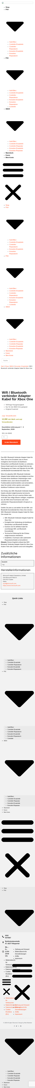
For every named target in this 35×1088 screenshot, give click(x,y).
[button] (13, 181)
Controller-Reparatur (16, 146)
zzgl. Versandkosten (9, 416)
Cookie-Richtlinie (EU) (9, 974)
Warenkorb (9, 153)
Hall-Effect (12, 42)
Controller (12, 106)
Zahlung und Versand (22, 949)
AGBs (17, 956)
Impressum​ (18, 958)
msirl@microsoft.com (9, 583)
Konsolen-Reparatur (16, 150)
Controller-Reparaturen (14, 664)
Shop (7, 7)
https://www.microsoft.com (11, 585)
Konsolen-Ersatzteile (16, 51)
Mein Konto (10, 157)
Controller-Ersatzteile (16, 44)
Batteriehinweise (11, 967)
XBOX (11, 366)
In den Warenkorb (11, 442)
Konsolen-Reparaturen (14, 669)
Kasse (8, 155)
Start (2, 366)
